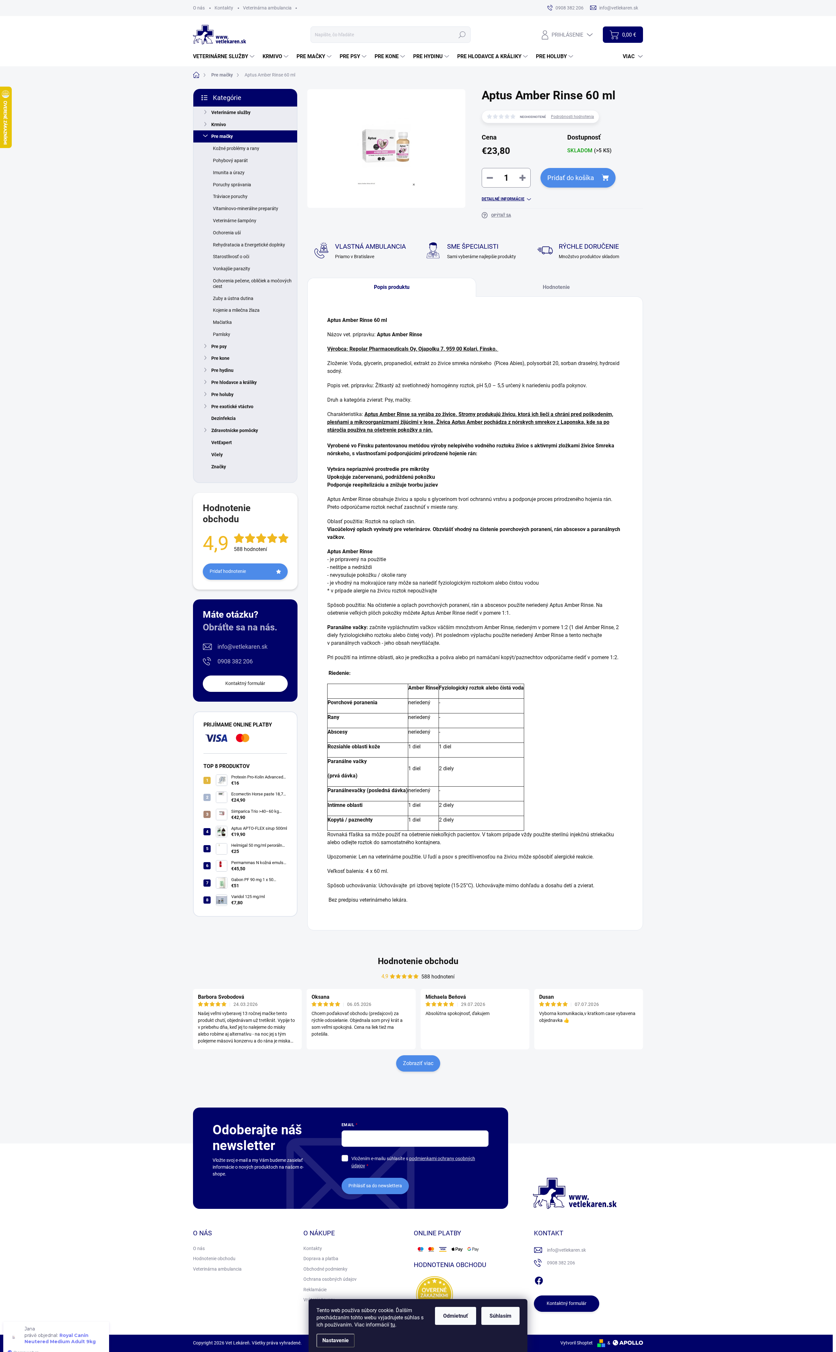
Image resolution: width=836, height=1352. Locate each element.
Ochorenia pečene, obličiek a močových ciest (252, 283)
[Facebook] (539, 1279)
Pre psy (219, 346)
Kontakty (224, 7)
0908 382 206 (235, 661)
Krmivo (218, 124)
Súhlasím (500, 1316)
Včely (217, 454)
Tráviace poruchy (230, 196)
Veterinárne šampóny (234, 220)
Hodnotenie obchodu (418, 961)
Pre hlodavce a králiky (234, 382)
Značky (218, 466)
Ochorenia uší (227, 232)
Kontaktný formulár (245, 683)
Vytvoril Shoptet (576, 1342)
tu (393, 1325)
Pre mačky (222, 136)
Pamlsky (221, 334)
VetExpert (221, 442)
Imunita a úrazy (229, 172)
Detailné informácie (503, 199)
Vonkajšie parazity (231, 268)
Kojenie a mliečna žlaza (236, 310)
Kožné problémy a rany (236, 148)
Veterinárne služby (230, 112)
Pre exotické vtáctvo (232, 406)
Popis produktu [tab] (392, 287)
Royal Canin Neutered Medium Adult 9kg (60, 1328)
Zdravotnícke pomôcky (234, 430)
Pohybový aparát (230, 160)
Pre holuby (222, 394)
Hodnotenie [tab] (556, 287)
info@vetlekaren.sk (242, 646)
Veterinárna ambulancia (267, 7)
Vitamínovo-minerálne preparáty (245, 208)
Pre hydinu (222, 370)
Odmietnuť (455, 1316)
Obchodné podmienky (325, 1269)
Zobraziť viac (418, 1063)
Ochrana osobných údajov (330, 1279)
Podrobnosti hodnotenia (572, 116)
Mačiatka (222, 322)
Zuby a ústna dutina (233, 298)
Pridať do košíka (570, 178)
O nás (199, 7)
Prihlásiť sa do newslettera (375, 1185)
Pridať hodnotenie (228, 571)
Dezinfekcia (223, 418)
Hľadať (462, 34)
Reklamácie (315, 1289)
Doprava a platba (320, 1258)
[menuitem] (224, 56)
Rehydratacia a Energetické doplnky (249, 244)
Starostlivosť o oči (231, 256)
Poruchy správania (232, 184)
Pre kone (220, 358)
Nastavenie (335, 1340)
